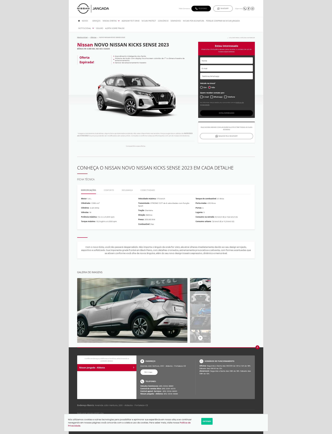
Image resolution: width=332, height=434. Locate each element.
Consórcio (163, 21)
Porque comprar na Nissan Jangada (223, 21)
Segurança (127, 190)
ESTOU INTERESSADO (226, 113)
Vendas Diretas (110, 21)
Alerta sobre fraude (115, 28)
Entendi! (207, 421)
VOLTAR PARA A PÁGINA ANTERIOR (242, 37)
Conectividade (147, 190)
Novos (85, 21)
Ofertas (93, 37)
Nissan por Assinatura (193, 21)
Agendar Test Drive (131, 21)
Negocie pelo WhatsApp (228, 136)
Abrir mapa (148, 372)
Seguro (99, 28)
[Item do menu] (79, 21)
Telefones (203, 8)
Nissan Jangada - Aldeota (92, 367)
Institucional (84, 28)
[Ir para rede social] (244, 8)
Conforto (109, 190)
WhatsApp (225, 8)
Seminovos (176, 21)
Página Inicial (82, 37)
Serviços (96, 21)
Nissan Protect (149, 21)
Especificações (88, 190)
